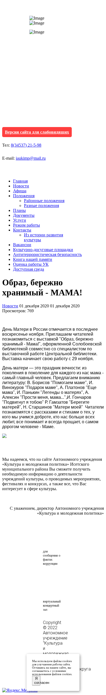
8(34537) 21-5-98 (26, 145)
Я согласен (37, 681)
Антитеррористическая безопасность (47, 254)
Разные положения (41, 205)
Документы (24, 215)
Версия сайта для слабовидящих (37, 132)
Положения (24, 195)
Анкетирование (68, 577)
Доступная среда (28, 269)
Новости (21, 186)
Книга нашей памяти (32, 259)
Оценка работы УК (31, 264)
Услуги (19, 220)
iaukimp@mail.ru (31, 158)
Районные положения (44, 200)
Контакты (22, 230)
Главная (20, 181)
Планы (19, 210)
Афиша (19, 191)
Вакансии (22, 244)
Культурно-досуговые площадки (43, 249)
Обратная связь (57, 538)
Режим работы (26, 225)
